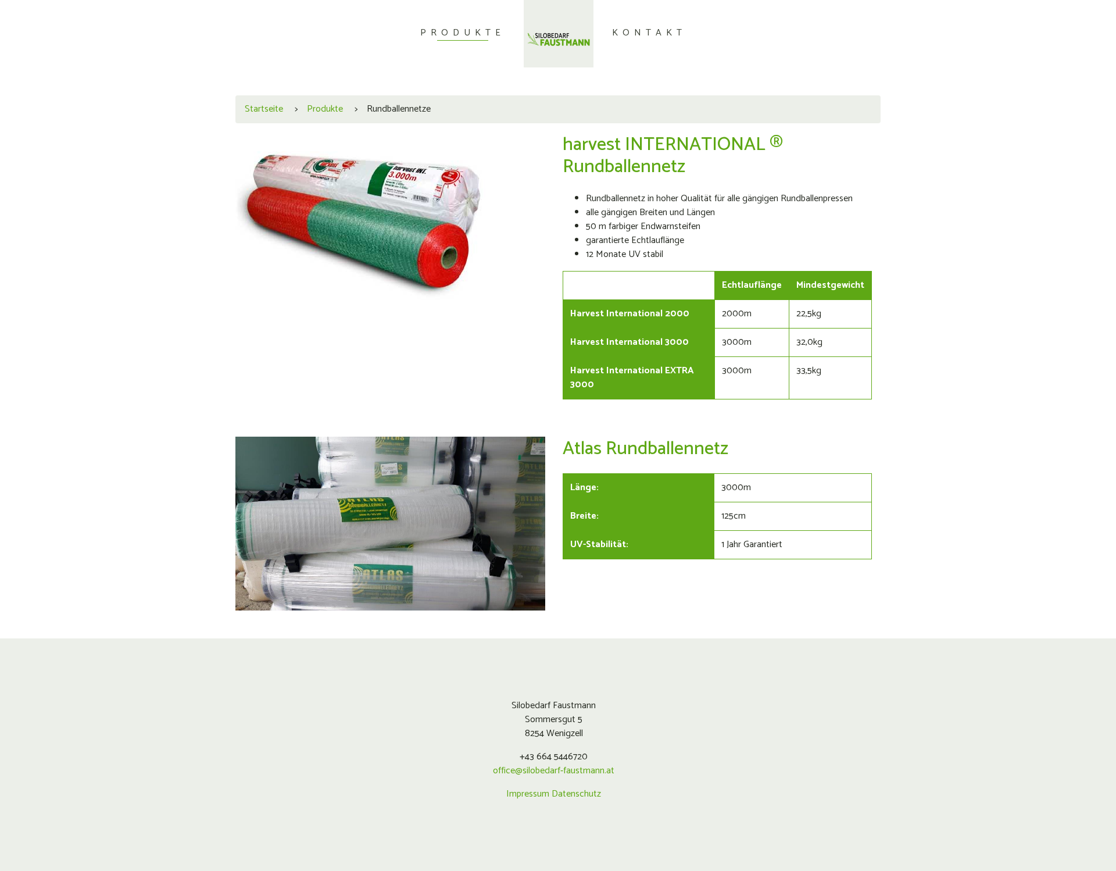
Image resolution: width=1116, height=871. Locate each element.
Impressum (527, 794)
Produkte (462, 33)
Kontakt (649, 33)
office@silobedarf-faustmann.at (553, 771)
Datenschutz (576, 794)
